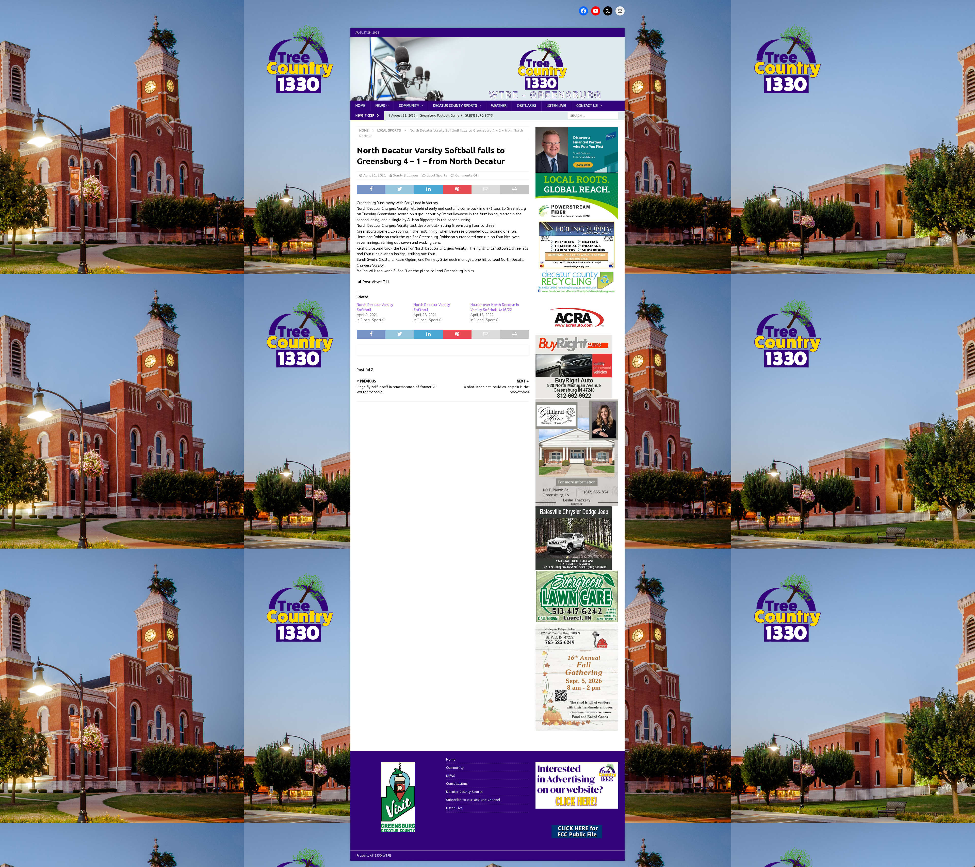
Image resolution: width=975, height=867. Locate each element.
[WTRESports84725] (573, 395)
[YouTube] (595, 10)
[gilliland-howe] (576, 503)
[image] (576, 728)
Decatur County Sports (455, 106)
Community (409, 106)
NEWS (380, 106)
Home (360, 106)
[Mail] (620, 10)
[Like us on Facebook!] (583, 10)
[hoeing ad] (577, 266)
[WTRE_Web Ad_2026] (576, 217)
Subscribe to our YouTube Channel (473, 800)
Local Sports (437, 175)
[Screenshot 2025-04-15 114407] (576, 620)
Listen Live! (556, 106)
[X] (607, 10)
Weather (499, 106)
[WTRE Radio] (487, 97)
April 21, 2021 (374, 175)
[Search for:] (592, 116)
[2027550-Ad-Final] (576, 169)
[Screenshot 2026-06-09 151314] (576, 290)
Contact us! (587, 106)
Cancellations (457, 783)
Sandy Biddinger (405, 175)
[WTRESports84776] (573, 567)
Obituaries (526, 106)
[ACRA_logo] (577, 324)
